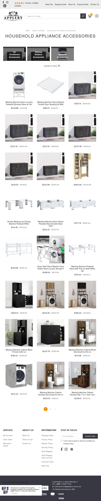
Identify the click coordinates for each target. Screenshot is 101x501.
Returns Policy (47, 443)
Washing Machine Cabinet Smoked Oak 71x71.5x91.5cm (82, 393)
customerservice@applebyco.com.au (66, 486)
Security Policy (47, 447)
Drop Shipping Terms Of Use (47, 456)
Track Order (7, 439)
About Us (71, 4)
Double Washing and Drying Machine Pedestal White (19, 222)
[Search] (83, 16)
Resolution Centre (7, 444)
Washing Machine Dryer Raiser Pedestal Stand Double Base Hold (51, 223)
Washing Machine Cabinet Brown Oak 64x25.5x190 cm (82, 350)
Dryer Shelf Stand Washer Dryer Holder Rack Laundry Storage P (50, 267)
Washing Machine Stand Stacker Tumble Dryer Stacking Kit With (50, 103)
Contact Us (94, 4)
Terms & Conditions (87, 441)
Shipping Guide (60, 4)
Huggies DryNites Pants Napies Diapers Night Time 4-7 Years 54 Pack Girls (25, 490)
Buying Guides (83, 4)
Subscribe (42, 488)
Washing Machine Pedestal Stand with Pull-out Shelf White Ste (82, 268)
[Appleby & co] (13, 16)
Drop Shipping (47, 451)
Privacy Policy (47, 439)
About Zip (49, 4)
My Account (7, 435)
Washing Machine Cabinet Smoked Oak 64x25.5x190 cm (50, 393)
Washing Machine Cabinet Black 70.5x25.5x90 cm (19, 350)
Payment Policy (48, 461)
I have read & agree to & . (79, 442)
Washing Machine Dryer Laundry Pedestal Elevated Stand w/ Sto (19, 103)
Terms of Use (27, 439)
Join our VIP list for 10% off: (15, 482)
